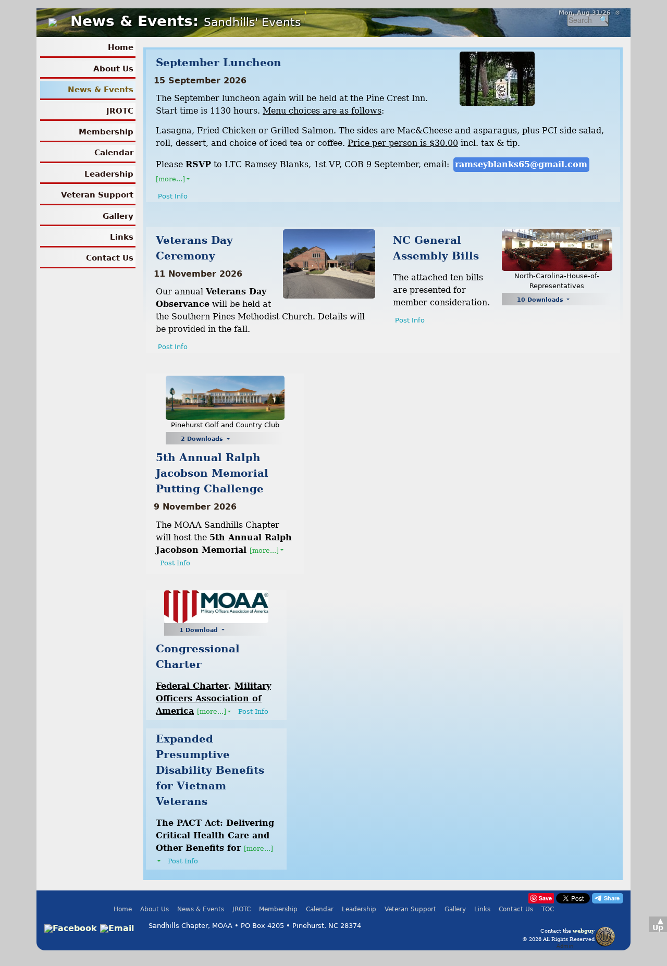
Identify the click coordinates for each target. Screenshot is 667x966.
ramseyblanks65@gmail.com (521, 164)
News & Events (100, 89)
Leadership (108, 174)
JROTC (119, 111)
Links (121, 237)
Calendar (113, 152)
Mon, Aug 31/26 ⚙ (589, 12)
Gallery (118, 216)
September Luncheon (218, 62)
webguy (584, 930)
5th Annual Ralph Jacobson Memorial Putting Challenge (212, 473)
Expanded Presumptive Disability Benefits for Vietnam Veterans (210, 770)
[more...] (170, 179)
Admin (565, 946)
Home (120, 47)
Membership (106, 132)
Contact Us (109, 258)
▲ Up (657, 924)
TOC (547, 909)
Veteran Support (97, 195)
